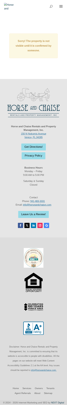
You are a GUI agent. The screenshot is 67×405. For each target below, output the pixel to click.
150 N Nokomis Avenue (33, 133)
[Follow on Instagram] (40, 225)
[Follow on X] (27, 225)
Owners (39, 388)
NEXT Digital (57, 402)
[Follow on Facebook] (20, 225)
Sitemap (48, 393)
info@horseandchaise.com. (44, 370)
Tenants (50, 388)
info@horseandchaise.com (37, 204)
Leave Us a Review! (33, 214)
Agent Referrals (23, 393)
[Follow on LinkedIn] (33, 225)
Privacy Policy (33, 155)
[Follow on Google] (46, 225)
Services (26, 388)
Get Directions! (33, 146)
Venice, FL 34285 (33, 137)
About (37, 393)
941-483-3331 (37, 201)
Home (16, 388)
